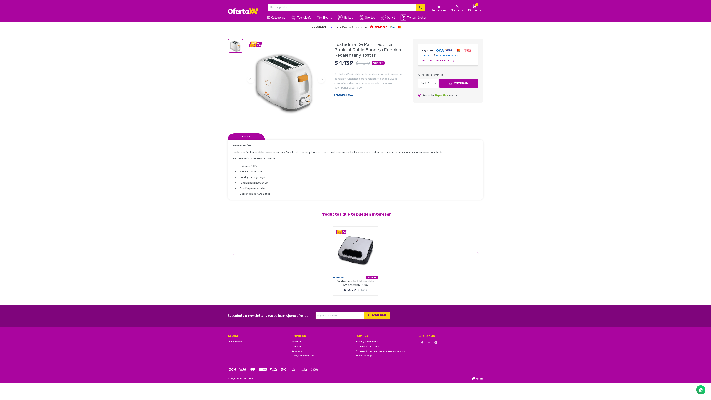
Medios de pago (364, 355)
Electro (327, 17)
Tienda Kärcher (416, 17)
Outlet (391, 17)
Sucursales (298, 351)
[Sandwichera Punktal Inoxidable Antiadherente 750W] (355, 250)
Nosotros (296, 341)
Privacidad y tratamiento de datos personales (380, 351)
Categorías (278, 17)
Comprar (461, 83)
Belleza (348, 17)
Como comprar (235, 341)
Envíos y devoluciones (367, 341)
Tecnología (304, 17)
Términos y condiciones (368, 346)
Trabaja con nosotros (303, 355)
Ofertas (370, 17)
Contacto (296, 346)
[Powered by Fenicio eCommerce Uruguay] (477, 378)
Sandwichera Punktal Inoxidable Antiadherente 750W (356, 283)
